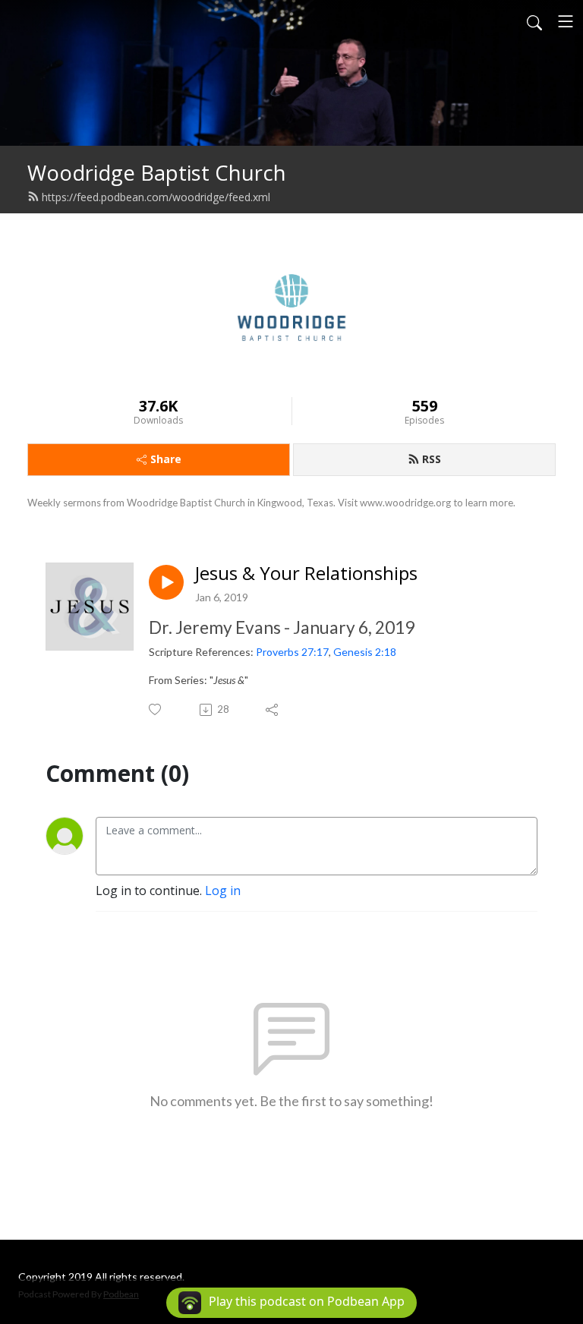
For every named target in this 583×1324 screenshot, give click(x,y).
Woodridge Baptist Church (156, 173)
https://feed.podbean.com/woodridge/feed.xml (156, 197)
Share (165, 459)
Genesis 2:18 (364, 651)
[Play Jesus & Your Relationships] (166, 582)
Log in (223, 890)
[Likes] (156, 709)
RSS (431, 459)
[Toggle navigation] (565, 21)
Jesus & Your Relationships (306, 574)
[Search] (534, 21)
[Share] (273, 709)
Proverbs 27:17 (292, 651)
